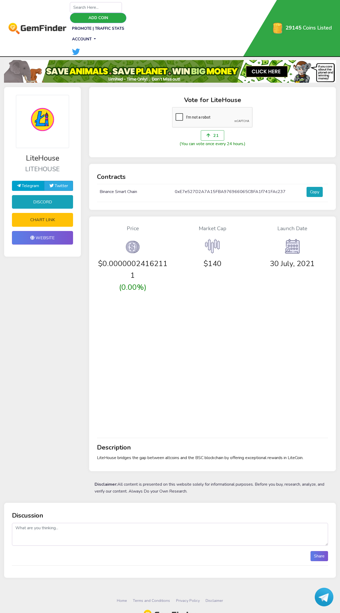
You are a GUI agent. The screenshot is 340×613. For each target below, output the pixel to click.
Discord (42, 202)
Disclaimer (214, 600)
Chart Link (42, 220)
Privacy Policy (188, 600)
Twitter (61, 186)
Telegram (30, 186)
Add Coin (98, 17)
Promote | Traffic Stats (98, 28)
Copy (314, 192)
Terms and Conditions (151, 600)
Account (82, 39)
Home (122, 600)
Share (319, 556)
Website (45, 238)
